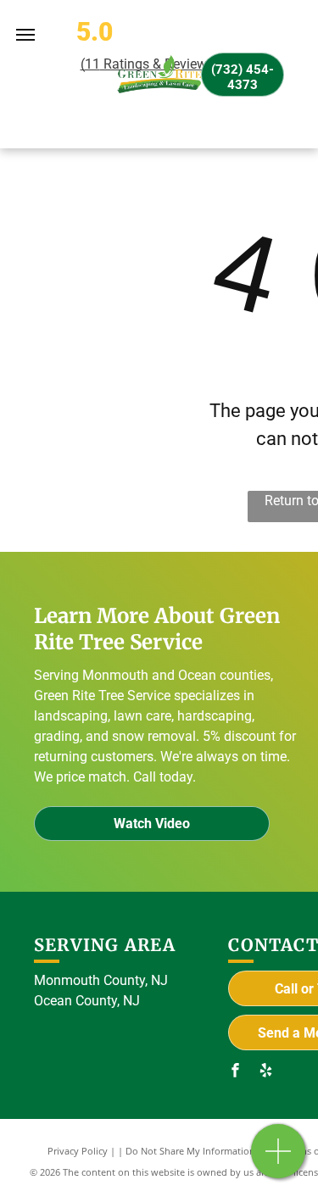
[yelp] (265, 1072)
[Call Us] (278, 1160)
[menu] (25, 35)
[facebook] (235, 1072)
